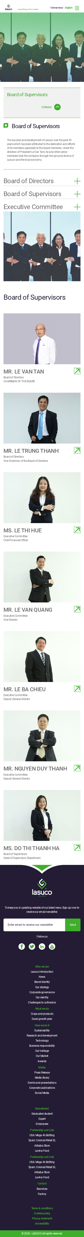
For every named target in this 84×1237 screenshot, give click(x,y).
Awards (42, 1061)
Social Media (42, 1093)
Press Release (42, 1072)
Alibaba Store (41, 1145)
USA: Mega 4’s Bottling (42, 1135)
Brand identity (42, 982)
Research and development (42, 1035)
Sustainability (42, 1030)
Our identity (42, 997)
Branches (42, 1189)
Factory (42, 1194)
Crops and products (42, 1013)
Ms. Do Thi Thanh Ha (32, 848)
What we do (42, 1008)
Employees (42, 1124)
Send (73, 924)
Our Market (42, 1056)
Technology (42, 1040)
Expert (42, 1118)
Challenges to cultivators (42, 1002)
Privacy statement (42, 1218)
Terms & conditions (42, 1208)
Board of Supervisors (32, 194)
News (42, 976)
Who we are (42, 966)
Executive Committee (33, 207)
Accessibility (42, 1223)
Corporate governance (42, 992)
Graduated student (42, 1113)
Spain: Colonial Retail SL (42, 1140)
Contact (42, 1183)
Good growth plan (42, 1019)
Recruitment (42, 1108)
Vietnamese (56, 7)
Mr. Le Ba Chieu (25, 689)
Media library (42, 1077)
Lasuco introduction (42, 971)
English (68, 7)
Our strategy (42, 987)
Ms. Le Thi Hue (23, 530)
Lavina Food (42, 1150)
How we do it (42, 1025)
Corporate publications (42, 1087)
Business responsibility (42, 1045)
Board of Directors (28, 181)
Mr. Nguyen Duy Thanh (35, 768)
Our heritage (42, 1050)
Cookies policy (42, 1213)
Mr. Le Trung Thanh (31, 451)
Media (42, 1067)
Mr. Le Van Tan (24, 371)
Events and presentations (42, 1082)
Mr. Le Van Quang (28, 610)
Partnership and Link (42, 1130)
